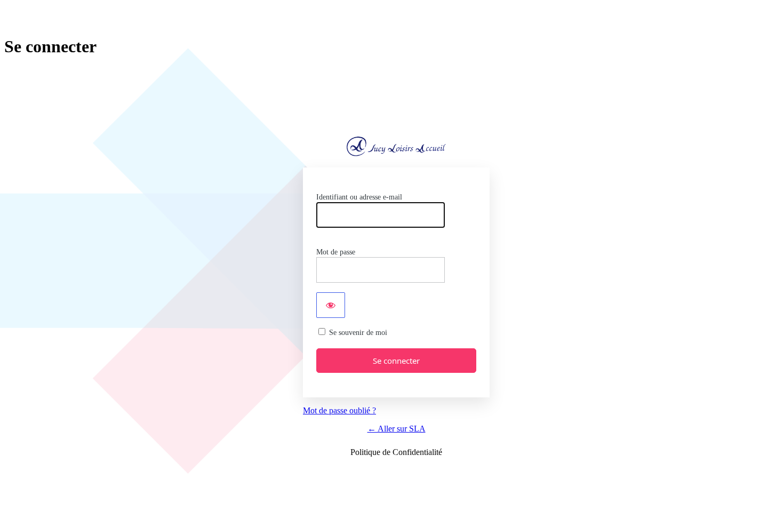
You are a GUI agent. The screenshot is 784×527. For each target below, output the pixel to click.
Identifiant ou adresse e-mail (359, 197)
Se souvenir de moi (358, 333)
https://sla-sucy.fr (396, 146)
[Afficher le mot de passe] (330, 305)
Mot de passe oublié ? (339, 410)
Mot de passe (335, 252)
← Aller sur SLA (396, 428)
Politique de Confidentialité (396, 452)
